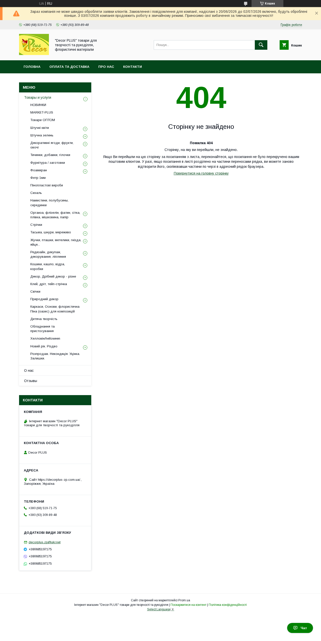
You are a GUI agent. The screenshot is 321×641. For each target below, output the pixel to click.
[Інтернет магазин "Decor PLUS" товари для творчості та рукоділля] (34, 54)
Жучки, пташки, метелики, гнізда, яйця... (55, 242)
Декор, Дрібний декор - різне (53, 276)
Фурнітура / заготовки (47, 163)
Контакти (132, 67)
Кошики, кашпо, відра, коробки (47, 266)
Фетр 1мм (38, 178)
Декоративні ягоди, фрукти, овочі (51, 145)
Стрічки (36, 225)
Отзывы (30, 381)
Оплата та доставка (69, 67)
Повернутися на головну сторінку (201, 173)
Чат (304, 628)
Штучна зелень (41, 135)
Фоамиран (38, 170)
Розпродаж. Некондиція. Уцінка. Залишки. (55, 356)
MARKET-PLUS (41, 112)
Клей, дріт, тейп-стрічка (48, 284)
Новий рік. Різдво (43, 346)
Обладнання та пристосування (42, 329)
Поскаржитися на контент (188, 605)
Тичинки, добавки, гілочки (50, 155)
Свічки (35, 291)
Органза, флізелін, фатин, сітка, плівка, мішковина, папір (55, 215)
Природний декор (44, 299)
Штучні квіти (39, 128)
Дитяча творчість (43, 319)
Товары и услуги (37, 97)
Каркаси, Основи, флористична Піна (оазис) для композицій (54, 309)
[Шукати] (261, 45)
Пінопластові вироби (46, 185)
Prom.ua (184, 600)
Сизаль (36, 193)
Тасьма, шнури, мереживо (50, 232)
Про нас (106, 67)
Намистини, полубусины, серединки (49, 202)
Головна (32, 67)
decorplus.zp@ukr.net (44, 542)
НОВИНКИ (38, 105)
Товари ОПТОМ (42, 120)
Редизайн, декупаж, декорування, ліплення (48, 254)
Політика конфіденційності (228, 605)
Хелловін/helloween (45, 338)
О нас (29, 370)
